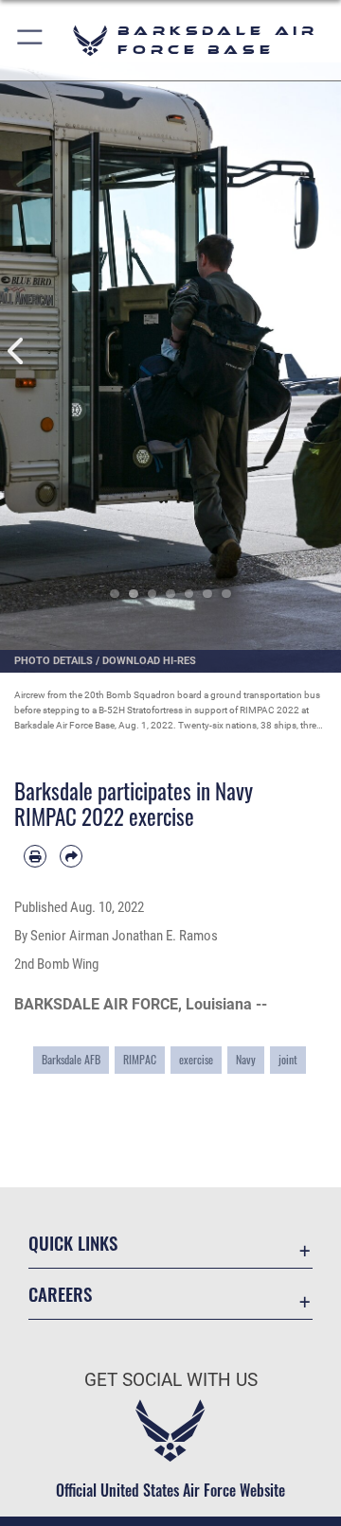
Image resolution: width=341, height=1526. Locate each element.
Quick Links (72, 1242)
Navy (246, 1059)
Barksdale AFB (71, 1059)
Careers (60, 1293)
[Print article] (35, 856)
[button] (31, 40)
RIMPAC (139, 1059)
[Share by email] (71, 856)
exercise (196, 1059)
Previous (17, 351)
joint (287, 1059)
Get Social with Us (171, 1380)
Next (324, 351)
